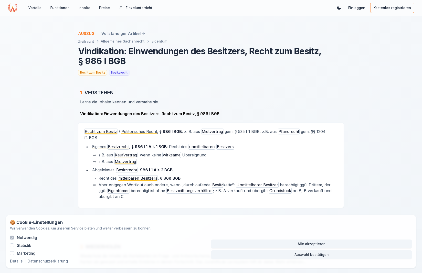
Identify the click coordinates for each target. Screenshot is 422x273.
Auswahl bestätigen (312, 254)
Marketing (26, 253)
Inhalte (84, 8)
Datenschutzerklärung (48, 261)
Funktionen (60, 8)
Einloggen (356, 8)
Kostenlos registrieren (392, 8)
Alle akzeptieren (312, 244)
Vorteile (35, 8)
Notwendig (27, 237)
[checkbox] (12, 238)
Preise (104, 8)
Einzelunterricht (139, 8)
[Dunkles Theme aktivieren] (339, 7)
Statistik (24, 245)
